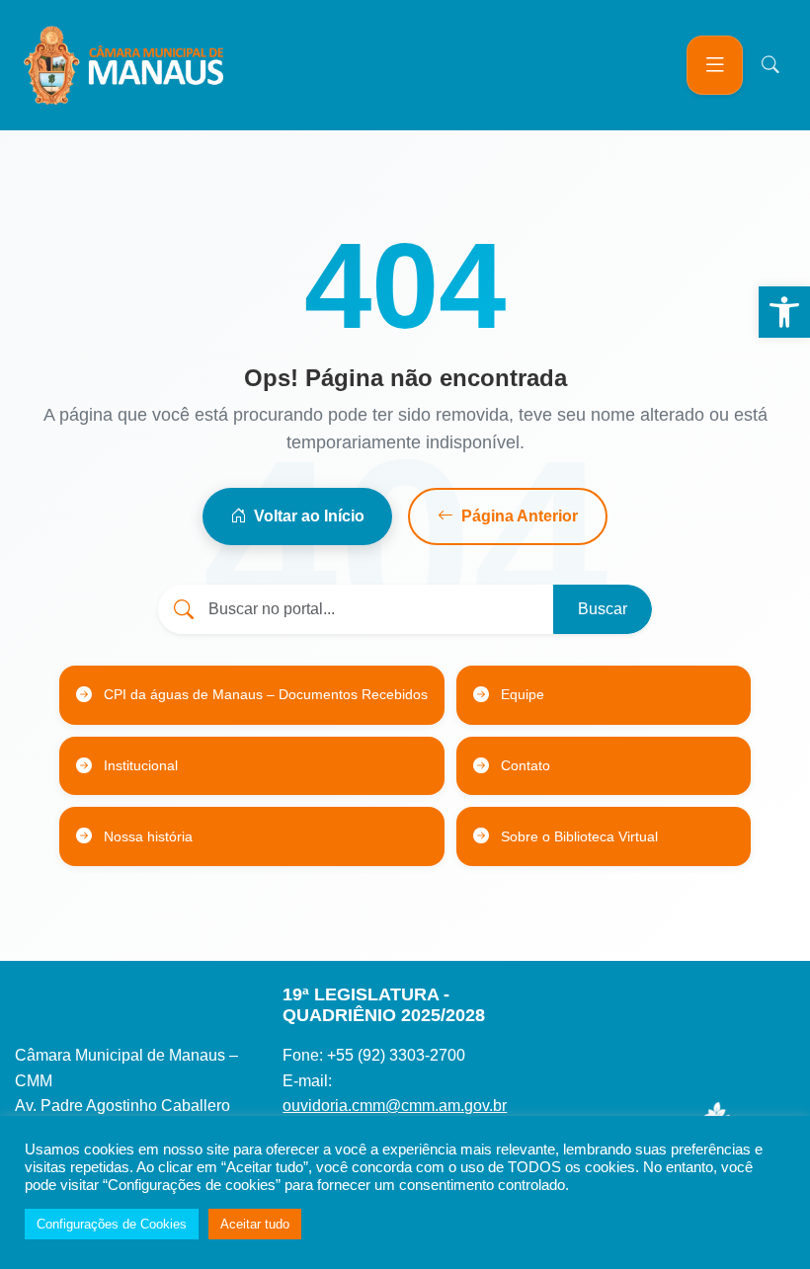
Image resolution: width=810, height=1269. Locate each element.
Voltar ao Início (309, 516)
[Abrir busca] (770, 65)
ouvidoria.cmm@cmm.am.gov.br (395, 1105)
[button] (784, 312)
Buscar (602, 608)
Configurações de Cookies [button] (112, 1224)
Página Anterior (519, 516)
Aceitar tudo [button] (254, 1224)
